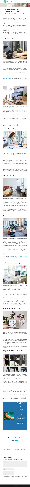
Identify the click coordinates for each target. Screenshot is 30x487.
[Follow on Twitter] (16, 440)
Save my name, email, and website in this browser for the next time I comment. (15, 476)
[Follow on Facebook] (13, 440)
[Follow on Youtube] (19, 440)
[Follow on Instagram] (11, 440)
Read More (21, 425)
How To (14, 13)
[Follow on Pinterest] (17, 440)
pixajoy (7, 13)
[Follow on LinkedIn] (14, 440)
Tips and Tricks (21, 13)
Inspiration (17, 13)
